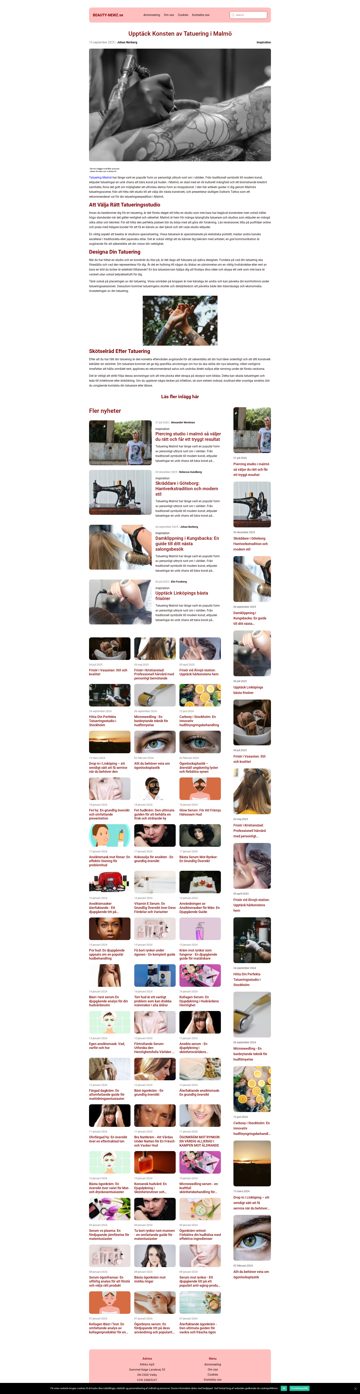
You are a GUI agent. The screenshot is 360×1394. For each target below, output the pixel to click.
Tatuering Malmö (100, 177)
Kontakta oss (200, 15)
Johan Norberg (127, 42)
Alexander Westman (183, 422)
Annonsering (151, 15)
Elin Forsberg (179, 581)
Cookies (183, 15)
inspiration (264, 42)
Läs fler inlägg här (180, 396)
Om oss (169, 15)
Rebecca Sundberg (190, 471)
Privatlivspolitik (299, 1388)
